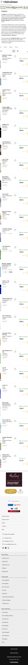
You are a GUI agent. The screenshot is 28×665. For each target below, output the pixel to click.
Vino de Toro (4, 629)
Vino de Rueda (5, 625)
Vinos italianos (5, 583)
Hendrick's (8, 35)
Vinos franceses (5, 586)
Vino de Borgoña (5, 632)
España (5, 47)
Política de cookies (14, 648)
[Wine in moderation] (14, 511)
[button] (24, 8)
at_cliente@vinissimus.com (10, 544)
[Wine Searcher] (14, 491)
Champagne (4, 638)
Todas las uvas (5, 603)
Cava (3, 642)
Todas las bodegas (6, 600)
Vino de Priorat (5, 619)
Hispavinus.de (5, 571)
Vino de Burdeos (5, 635)
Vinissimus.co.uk (5, 564)
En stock (23, 458)
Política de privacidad (14, 652)
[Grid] (18, 51)
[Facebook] (6, 548)
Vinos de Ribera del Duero (7, 615)
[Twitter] (9, 548)
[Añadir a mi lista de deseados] (15, 73)
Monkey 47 (14, 35)
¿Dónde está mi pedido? (9, 534)
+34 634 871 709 (7, 538)
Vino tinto (4, 590)
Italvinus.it (4, 568)
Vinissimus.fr (5, 561)
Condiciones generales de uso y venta (14, 656)
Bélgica (11, 47)
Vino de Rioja (5, 612)
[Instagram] (3, 548)
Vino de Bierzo (5, 622)
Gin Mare (24, 27)
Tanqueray (3, 35)
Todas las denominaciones (8, 596)
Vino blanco (4, 593)
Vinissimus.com (5, 558)
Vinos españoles (5, 580)
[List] (14, 51)
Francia (16, 47)
